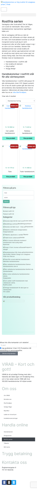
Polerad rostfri (7, 214)
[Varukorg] (4, 9)
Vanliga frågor (8, 407)
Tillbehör (6, 443)
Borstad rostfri (7, 211)
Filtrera (6, 201)
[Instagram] (9, 482)
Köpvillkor (6, 410)
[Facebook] (4, 482)
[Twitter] (13, 482)
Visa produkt (10, 138)
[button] (18, 14)
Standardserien (8, 432)
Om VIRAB (7, 395)
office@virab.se (7, 474)
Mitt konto (7, 447)
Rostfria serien (8, 439)
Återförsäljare (8, 403)
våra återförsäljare (19, 92)
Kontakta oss (7, 399)
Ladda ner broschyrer (10, 414)
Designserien (8, 435)
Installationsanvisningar (11, 418)
